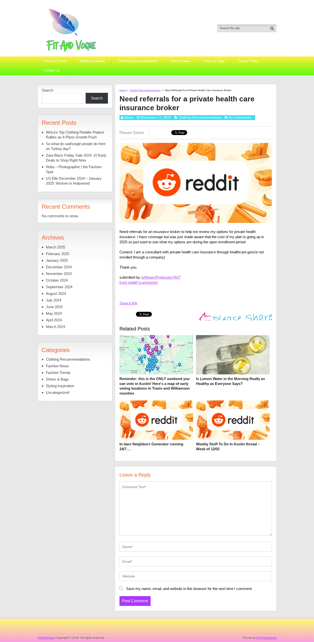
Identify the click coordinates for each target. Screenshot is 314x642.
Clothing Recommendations (137, 61)
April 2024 (54, 320)
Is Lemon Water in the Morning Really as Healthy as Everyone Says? (230, 381)
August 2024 (56, 293)
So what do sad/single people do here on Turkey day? (75, 146)
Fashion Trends (55, 61)
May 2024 (54, 313)
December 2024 (59, 267)
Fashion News (180, 61)
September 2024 (59, 287)
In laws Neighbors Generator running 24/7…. (151, 446)
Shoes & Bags (214, 61)
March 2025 (55, 247)
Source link (128, 303)
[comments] (148, 282)
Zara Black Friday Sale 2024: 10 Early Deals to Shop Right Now (76, 157)
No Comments (240, 117)
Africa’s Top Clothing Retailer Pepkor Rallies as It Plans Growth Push (75, 134)
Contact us (52, 70)
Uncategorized (57, 392)
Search (47, 90)
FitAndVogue (46, 638)
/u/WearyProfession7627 (161, 277)
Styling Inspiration (92, 61)
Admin (129, 117)
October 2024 (57, 280)
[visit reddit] (128, 282)
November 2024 (59, 274)
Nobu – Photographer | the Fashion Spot (74, 169)
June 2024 (54, 307)
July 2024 (53, 300)
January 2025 (57, 260)
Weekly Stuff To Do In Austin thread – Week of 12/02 (228, 446)
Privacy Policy (248, 61)
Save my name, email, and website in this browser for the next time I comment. (189, 589)
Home (122, 90)
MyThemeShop (266, 638)
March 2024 (55, 327)
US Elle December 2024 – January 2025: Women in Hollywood (74, 180)
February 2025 (57, 254)
